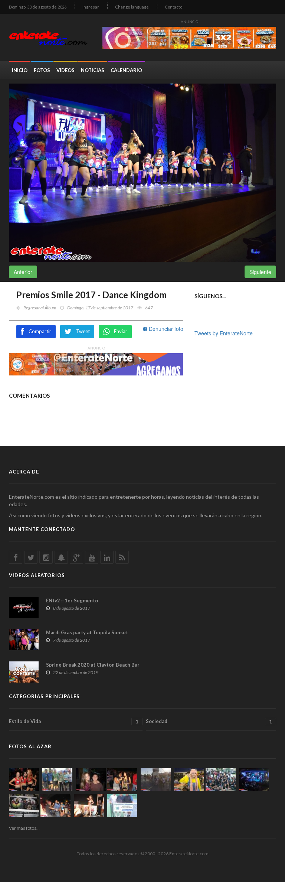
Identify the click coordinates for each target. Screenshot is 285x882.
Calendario (126, 70)
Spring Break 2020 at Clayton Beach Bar (93, 665)
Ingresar (90, 6)
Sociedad (209, 721)
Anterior (23, 272)
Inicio (19, 70)
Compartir (40, 331)
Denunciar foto (165, 328)
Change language (132, 6)
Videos (65, 70)
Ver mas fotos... (24, 828)
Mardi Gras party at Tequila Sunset (87, 632)
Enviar (120, 331)
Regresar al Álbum (39, 307)
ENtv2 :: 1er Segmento (72, 600)
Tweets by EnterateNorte (223, 333)
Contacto (173, 6)
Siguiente (260, 272)
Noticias (92, 70)
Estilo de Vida (73, 721)
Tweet (83, 331)
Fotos (42, 70)
